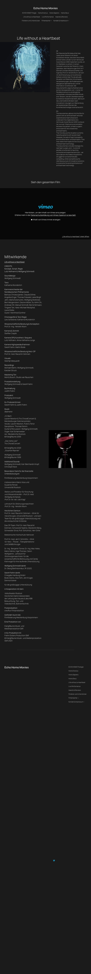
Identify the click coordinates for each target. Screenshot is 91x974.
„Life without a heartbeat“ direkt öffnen (75, 236)
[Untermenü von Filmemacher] (51, 20)
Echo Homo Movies (45, 8)
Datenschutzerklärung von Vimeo (53, 215)
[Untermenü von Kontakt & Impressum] (68, 20)
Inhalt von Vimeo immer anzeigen (46, 219)
